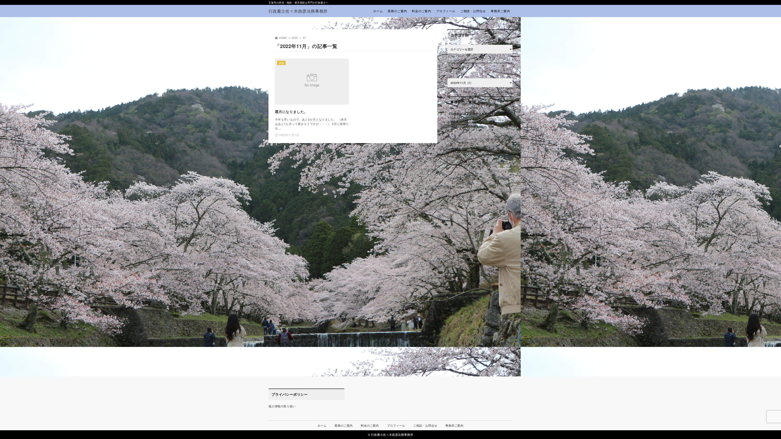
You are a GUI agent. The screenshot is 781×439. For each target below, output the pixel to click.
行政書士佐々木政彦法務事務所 (298, 11)
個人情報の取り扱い (282, 406)
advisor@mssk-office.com (475, 126)
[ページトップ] (772, 430)
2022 (295, 37)
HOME (283, 37)
